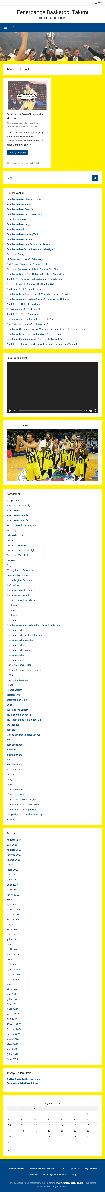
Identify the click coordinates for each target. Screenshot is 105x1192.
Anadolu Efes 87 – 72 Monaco (22, 314)
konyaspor (12, 729)
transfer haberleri (15, 789)
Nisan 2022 (12, 929)
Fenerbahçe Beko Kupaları (54, 1174)
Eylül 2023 (12, 844)
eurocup (11, 610)
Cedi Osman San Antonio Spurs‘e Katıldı (27, 264)
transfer (11, 784)
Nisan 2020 (12, 1044)
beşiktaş (11, 560)
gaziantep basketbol (17, 699)
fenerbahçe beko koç (17, 645)
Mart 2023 (12, 874)
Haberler (33, 1174)
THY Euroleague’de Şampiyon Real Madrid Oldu (31, 284)
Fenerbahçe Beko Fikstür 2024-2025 (25, 199)
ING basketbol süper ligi (19, 714)
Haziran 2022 (13, 919)
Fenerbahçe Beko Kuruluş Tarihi (23, 234)
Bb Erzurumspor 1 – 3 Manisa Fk (23, 309)
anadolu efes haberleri (18, 515)
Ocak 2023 (12, 884)
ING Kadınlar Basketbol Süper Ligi (24, 719)
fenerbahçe (12, 620)
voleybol (11, 819)
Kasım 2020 (13, 1014)
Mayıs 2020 (13, 1039)
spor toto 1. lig (14, 764)
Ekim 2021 (12, 959)
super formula (14, 769)
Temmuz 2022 (14, 914)
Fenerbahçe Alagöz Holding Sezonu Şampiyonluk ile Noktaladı (38, 299)
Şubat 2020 (13, 1054)
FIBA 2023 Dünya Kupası (19, 665)
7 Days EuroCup (15, 500)
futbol (10, 684)
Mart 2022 (12, 934)
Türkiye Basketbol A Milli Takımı (23, 804)
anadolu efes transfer (18, 520)
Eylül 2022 (12, 904)
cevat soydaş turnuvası (18, 575)
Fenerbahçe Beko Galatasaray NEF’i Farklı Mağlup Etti (34, 339)
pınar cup (11, 749)
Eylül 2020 (12, 1019)
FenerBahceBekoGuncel (17, 126)
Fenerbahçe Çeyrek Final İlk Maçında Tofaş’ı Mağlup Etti (35, 274)
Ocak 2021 (12, 1004)
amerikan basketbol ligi (19, 505)
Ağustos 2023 (14, 849)
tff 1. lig (10, 774)
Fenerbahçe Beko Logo (18, 224)
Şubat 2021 (13, 999)
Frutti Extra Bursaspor (18, 680)
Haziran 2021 (13, 979)
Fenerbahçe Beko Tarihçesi (41, 1168)
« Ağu (9, 1150)
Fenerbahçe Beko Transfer (20, 209)
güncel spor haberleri (17, 709)
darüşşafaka (13, 585)
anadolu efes (13, 510)
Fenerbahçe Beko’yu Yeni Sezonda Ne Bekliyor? (31, 249)
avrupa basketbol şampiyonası (22, 525)
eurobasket (12, 605)
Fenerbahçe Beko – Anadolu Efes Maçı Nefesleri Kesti (34, 334)
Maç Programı (90, 1168)
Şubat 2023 (13, 879)
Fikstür (62, 1168)
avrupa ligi (12, 530)
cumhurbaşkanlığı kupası (19, 580)
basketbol (14, 163)
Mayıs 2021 (13, 984)
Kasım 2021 (13, 954)
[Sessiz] (90, 410)
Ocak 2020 (12, 1059)
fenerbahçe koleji (15, 655)
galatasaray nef (14, 694)
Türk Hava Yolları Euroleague (21, 799)
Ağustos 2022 (14, 909)
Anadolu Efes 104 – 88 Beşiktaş (23, 304)
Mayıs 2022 (13, 924)
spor (9, 759)
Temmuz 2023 (14, 854)
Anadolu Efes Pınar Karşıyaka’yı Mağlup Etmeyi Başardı (35, 279)
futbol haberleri (14, 690)
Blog (22, 163)
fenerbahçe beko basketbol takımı (24, 635)
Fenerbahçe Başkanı (17, 229)
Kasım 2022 (13, 894)
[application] (52, 387)
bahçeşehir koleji (15, 535)
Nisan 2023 (12, 869)
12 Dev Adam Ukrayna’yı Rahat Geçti (25, 259)
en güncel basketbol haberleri (22, 600)
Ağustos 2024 (14, 839)
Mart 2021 (12, 994)
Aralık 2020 (12, 1009)
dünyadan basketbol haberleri (22, 590)
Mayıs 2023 (13, 864)
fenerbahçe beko (33, 163)
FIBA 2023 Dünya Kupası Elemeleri (24, 670)
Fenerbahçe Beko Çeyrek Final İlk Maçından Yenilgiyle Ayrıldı (37, 294)
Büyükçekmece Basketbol (20, 570)
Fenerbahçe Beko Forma (19, 239)
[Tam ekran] (95, 410)
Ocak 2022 (12, 944)
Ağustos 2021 (14, 969)
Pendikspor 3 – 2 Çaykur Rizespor (24, 289)
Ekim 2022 (12, 899)
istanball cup (13, 724)
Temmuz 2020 (14, 1029)
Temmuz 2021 (14, 974)
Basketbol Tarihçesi (17, 254)
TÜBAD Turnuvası (15, 794)
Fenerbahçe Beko (16, 1168)
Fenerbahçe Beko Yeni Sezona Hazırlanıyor (28, 244)
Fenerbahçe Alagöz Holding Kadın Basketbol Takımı (33, 625)
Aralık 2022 (12, 889)
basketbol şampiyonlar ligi (20, 550)
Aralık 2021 (12, 949)
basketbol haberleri (17, 545)
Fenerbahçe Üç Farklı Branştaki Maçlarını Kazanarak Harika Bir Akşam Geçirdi (46, 329)
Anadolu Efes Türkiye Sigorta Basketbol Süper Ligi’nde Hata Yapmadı (42, 344)
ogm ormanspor (15, 744)
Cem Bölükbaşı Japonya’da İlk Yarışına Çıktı (29, 324)
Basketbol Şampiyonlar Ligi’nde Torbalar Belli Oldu (32, 269)
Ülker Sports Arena (16, 219)
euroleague (12, 615)
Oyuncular (74, 1168)
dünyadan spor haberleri (19, 595)
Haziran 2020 (13, 1034)
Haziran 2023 (13, 859)
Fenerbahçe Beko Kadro (19, 204)
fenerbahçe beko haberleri (20, 640)
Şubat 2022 (13, 939)
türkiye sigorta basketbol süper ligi (24, 814)
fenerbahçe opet (15, 660)
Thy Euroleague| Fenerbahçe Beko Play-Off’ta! (30, 319)
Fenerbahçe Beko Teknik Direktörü (24, 214)
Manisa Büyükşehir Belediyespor (23, 734)
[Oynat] (10, 410)
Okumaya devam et (17, 152)
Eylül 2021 (12, 964)
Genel (9, 704)
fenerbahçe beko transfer (20, 650)
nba (8, 739)
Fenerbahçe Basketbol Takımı (52, 12)
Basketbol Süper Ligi (17, 555)
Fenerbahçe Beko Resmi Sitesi (23, 1083)
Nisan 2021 (12, 989)
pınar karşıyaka (14, 754)
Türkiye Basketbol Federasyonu (23, 1079)
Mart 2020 (12, 1049)
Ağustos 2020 (14, 1024)
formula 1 (12, 675)
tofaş (9, 779)
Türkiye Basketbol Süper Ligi (21, 809)
